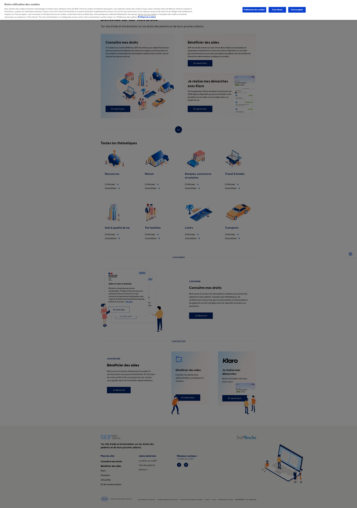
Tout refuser (277, 9)
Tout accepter (297, 9)
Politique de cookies (146, 17)
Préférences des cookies (254, 9)
